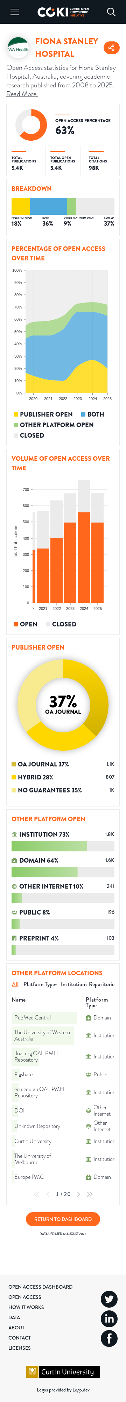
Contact (19, 1337)
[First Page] (36, 1194)
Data (14, 1317)
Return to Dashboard (63, 1219)
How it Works (26, 1307)
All (15, 984)
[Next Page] (78, 1194)
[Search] (111, 12)
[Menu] (15, 12)
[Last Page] (89, 1194)
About (16, 1327)
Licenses (19, 1347)
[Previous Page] (48, 1194)
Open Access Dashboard (40, 1286)
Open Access (24, 1297)
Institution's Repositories (88, 984)
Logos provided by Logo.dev (63, 1389)
